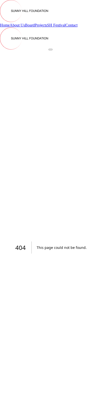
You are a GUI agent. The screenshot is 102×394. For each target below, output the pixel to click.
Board (30, 25)
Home (5, 25)
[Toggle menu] (50, 49)
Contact (71, 25)
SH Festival (56, 25)
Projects (41, 25)
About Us (17, 25)
